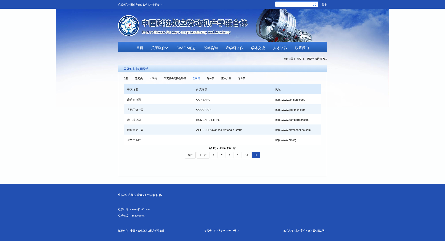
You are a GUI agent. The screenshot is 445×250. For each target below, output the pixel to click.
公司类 (196, 78)
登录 (324, 4)
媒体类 (210, 78)
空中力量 (226, 78)
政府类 (139, 78)
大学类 (153, 78)
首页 (139, 47)
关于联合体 (160, 47)
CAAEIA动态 (186, 47)
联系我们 (302, 47)
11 (255, 155)
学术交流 (258, 47)
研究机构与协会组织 (175, 78)
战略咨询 (211, 47)
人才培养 (280, 47)
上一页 (203, 155)
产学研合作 (234, 47)
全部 (126, 78)
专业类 (241, 78)
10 (246, 155)
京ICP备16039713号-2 (226, 230)
